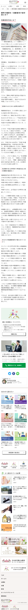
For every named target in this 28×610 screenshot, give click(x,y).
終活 (24, 6)
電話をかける (15, 365)
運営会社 (3, 596)
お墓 (17, 6)
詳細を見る (14, 334)
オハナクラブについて (7, 592)
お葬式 (10, 6)
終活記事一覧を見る (14, 452)
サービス (3, 6)
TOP (2, 575)
